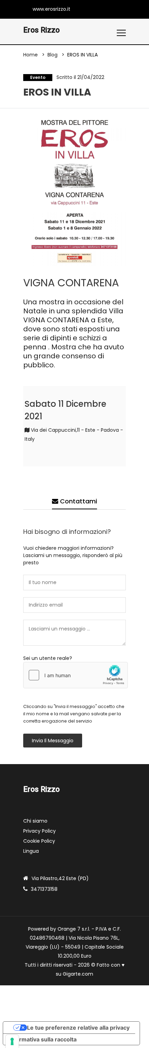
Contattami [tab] (77, 501)
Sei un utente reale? (47, 658)
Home (30, 54)
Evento (37, 77)
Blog (52, 54)
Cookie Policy (39, 840)
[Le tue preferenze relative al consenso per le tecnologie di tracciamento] (12, 1041)
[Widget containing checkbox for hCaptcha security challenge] (75, 675)
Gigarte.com (78, 973)
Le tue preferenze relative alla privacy (78, 1027)
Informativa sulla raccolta (43, 1039)
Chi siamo (35, 820)
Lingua (31, 851)
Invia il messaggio (52, 740)
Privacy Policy (39, 830)
